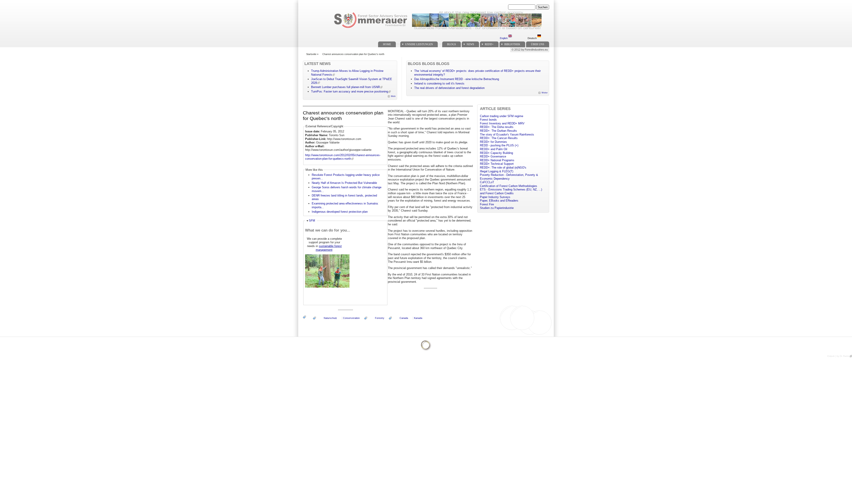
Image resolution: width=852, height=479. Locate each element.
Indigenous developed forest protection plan (340, 211)
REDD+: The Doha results (496, 127)
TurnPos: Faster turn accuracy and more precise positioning (349, 91)
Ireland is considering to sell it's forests (439, 83)
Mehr (393, 96)
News (470, 44)
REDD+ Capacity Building (496, 153)
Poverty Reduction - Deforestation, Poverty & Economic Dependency (509, 176)
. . (398, 43)
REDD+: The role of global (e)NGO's (503, 167)
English (504, 38)
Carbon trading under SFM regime (501, 116)
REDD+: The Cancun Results (499, 138)
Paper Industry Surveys (495, 197)
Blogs (451, 44)
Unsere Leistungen (419, 44)
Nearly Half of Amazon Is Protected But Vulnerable (344, 183)
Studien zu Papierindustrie (497, 208)
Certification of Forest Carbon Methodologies (508, 186)
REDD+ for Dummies (493, 141)
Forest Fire (487, 204)
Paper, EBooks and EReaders (499, 200)
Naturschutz (330, 318)
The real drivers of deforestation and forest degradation (449, 88)
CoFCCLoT (487, 182)
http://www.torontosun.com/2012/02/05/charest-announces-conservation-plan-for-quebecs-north (343, 157)
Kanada (418, 318)
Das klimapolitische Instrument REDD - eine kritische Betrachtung (456, 79)
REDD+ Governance (493, 156)
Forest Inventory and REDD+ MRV (502, 123)
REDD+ (489, 44)
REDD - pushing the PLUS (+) (499, 145)
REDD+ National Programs (497, 160)
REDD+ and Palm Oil (493, 149)
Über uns (537, 44)
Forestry (379, 318)
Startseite (311, 54)
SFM (312, 220)
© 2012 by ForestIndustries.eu (530, 49)
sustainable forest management (329, 247)
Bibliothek (512, 44)
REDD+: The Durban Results (498, 130)
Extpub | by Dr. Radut (838, 356)
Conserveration (351, 318)
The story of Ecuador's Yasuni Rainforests (507, 134)
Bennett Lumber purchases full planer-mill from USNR (345, 87)
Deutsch (532, 38)
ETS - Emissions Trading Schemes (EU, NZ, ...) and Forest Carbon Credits (511, 191)
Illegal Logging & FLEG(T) (496, 171)
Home (387, 44)
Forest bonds (488, 119)
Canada (404, 318)
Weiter (545, 93)
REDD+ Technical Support (497, 163)
